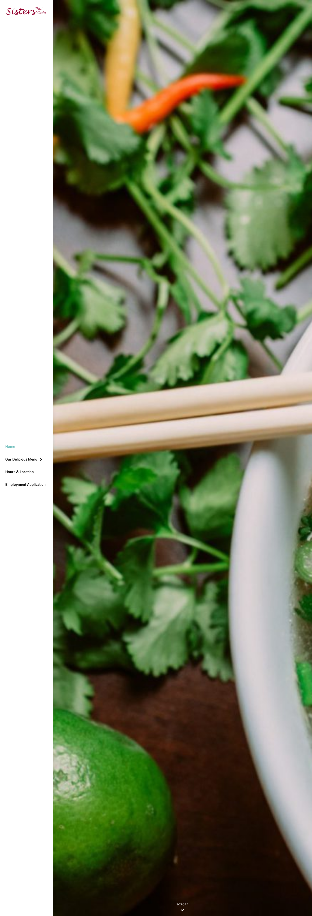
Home (10, 446)
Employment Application (25, 484)
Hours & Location (19, 472)
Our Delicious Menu (21, 459)
